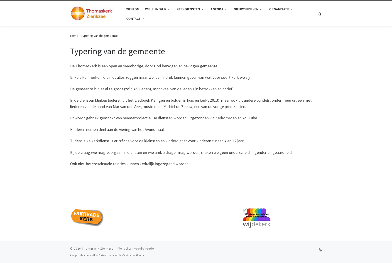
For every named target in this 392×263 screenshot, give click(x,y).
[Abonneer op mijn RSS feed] (320, 250)
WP (94, 255)
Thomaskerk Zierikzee (97, 249)
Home (74, 36)
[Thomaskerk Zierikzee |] (95, 13)
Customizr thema (133, 255)
